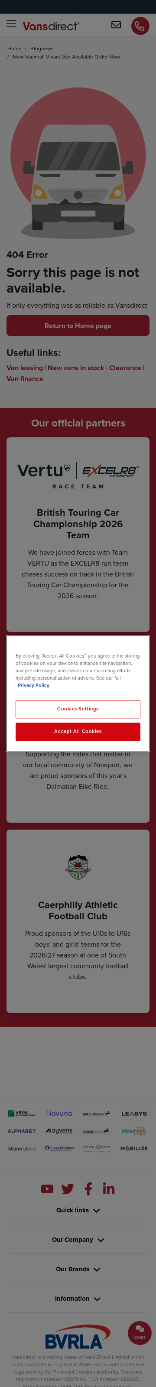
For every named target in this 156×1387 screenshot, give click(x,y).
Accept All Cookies (77, 731)
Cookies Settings (78, 709)
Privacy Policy (33, 685)
